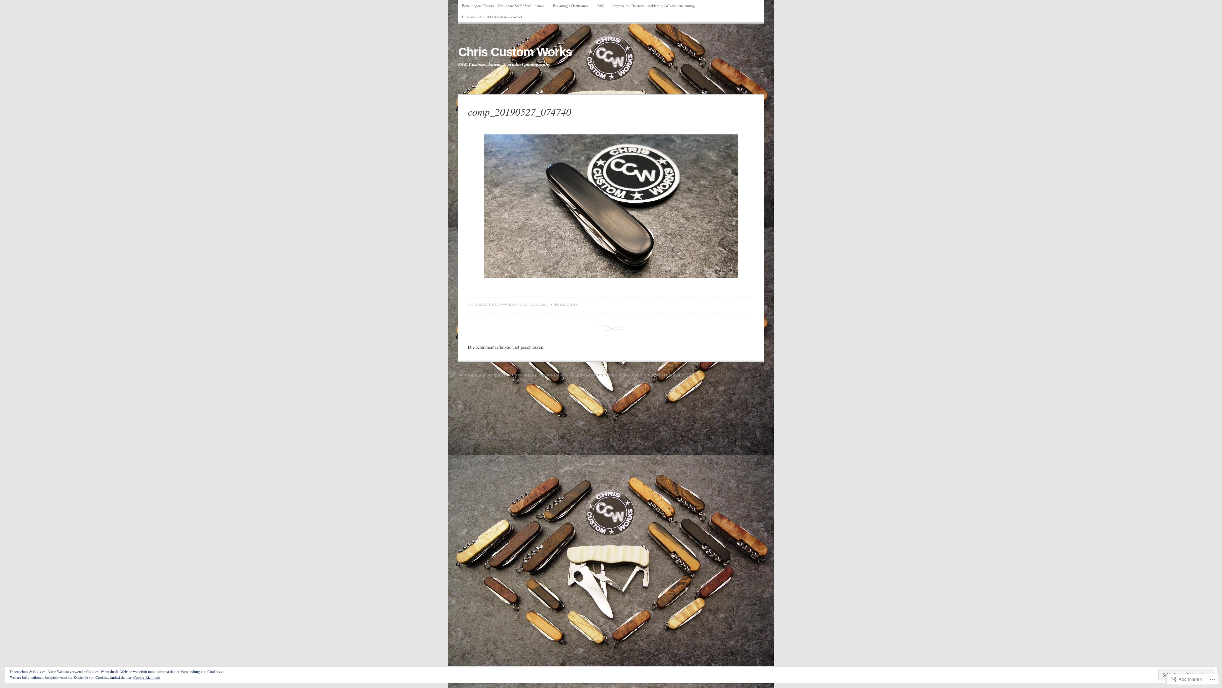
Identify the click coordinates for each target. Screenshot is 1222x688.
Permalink (566, 304)
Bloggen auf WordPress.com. (490, 374)
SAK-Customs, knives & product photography (504, 64)
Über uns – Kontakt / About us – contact (492, 16)
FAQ (600, 5)
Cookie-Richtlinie (146, 677)
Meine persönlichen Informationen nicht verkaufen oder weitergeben (604, 374)
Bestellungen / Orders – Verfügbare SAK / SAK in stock (503, 5)
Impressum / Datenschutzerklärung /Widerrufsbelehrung (653, 5)
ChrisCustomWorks (495, 304)
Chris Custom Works (515, 52)
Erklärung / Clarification (571, 5)
